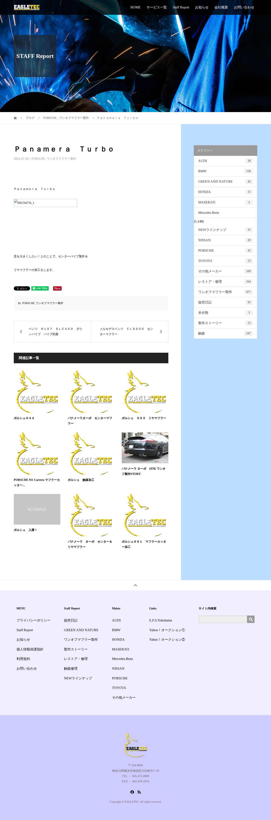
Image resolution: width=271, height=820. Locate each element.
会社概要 (221, 7)
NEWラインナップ (224, 230)
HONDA (224, 192)
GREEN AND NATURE (224, 181)
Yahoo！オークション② (167, 639)
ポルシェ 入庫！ (25, 530)
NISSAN (224, 240)
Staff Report (181, 7)
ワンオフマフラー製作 (61, 158)
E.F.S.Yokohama (160, 620)
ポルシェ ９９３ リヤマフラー (144, 418)
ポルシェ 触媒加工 (81, 479)
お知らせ (202, 7)
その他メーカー (224, 271)
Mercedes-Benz (208, 212)
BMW (224, 171)
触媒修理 (70, 668)
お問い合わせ (244, 7)
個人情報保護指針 (30, 649)
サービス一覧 (157, 7)
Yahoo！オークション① (167, 630)
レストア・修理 (224, 281)
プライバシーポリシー (33, 620)
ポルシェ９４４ (24, 418)
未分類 (224, 312)
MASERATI (224, 202)
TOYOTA (224, 261)
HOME (135, 7)
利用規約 (23, 659)
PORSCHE (38, 158)
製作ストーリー (224, 323)
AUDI (224, 161)
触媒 (224, 333)
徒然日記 (224, 302)
